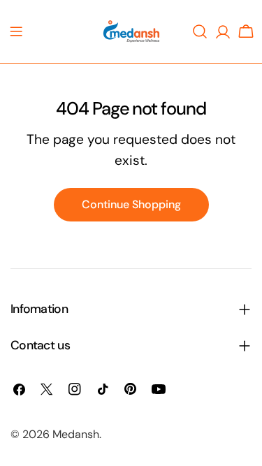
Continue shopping (131, 204)
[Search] (200, 31)
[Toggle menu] (16, 31)
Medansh (75, 434)
